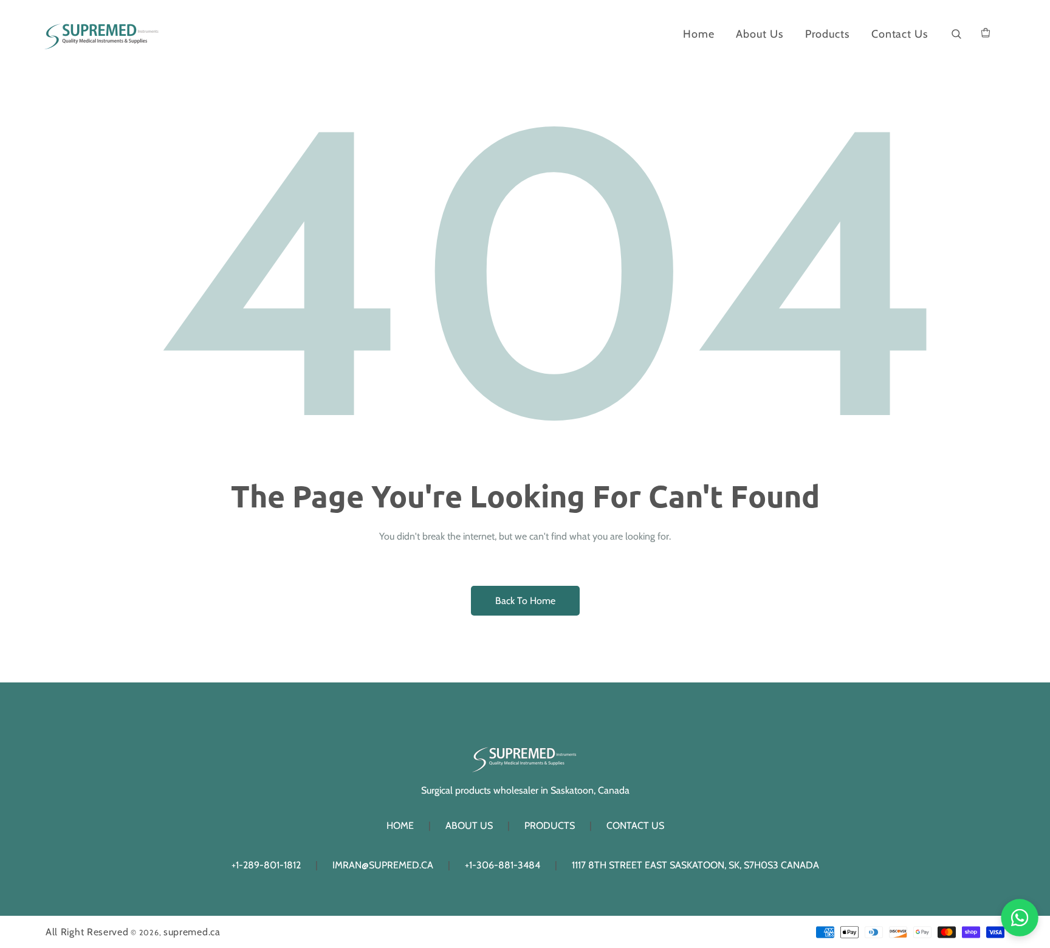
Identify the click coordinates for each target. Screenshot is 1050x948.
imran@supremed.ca (382, 865)
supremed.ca (192, 932)
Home (400, 825)
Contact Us (635, 825)
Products (549, 825)
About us (469, 825)
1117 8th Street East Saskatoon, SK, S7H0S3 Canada (695, 865)
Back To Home (525, 600)
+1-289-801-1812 (266, 865)
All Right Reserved (87, 932)
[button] (957, 34)
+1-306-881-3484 (502, 865)
